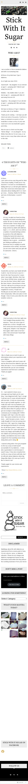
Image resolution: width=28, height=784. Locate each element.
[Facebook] (3, 751)
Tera (9, 386)
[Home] (20, 2)
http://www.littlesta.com (13, 470)
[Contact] (23, 2)
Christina (13, 211)
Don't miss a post (14, 569)
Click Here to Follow (14, 584)
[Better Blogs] (26, 2)
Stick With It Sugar (14, 29)
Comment (22, 503)
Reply (4, 204)
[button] (5, 615)
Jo (8, 349)
